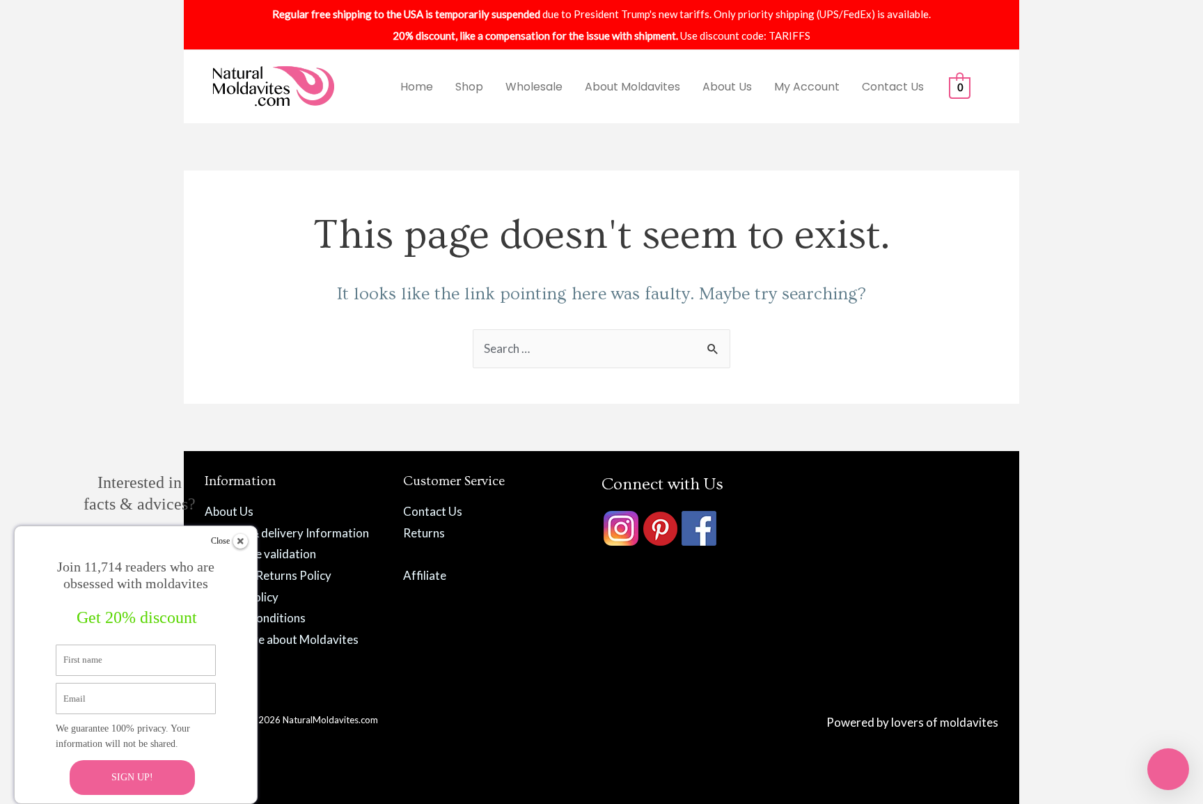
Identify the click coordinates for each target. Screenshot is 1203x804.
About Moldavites (632, 87)
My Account (807, 87)
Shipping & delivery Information (287, 533)
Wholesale (534, 87)
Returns (424, 533)
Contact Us (893, 87)
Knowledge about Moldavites (282, 639)
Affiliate (424, 575)
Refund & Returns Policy (268, 575)
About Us (727, 87)
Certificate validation (260, 553)
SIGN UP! (132, 777)
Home (416, 87)
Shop (469, 87)
